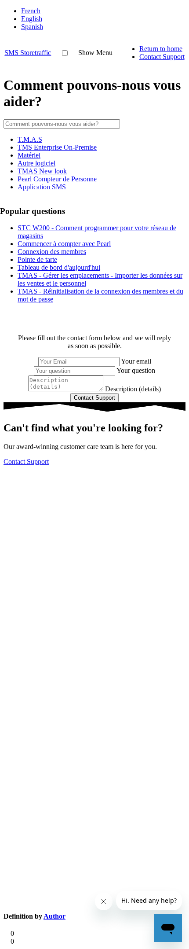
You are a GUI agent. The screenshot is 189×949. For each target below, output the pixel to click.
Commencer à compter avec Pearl (64, 243)
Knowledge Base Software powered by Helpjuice (94, 482)
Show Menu (95, 52)
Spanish (32, 26)
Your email (136, 361)
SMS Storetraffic (27, 52)
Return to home (160, 48)
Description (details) (133, 389)
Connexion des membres (52, 251)
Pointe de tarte (37, 259)
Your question (135, 370)
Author (54, 916)
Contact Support (162, 56)
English (31, 18)
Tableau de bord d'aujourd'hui (59, 267)
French (30, 11)
